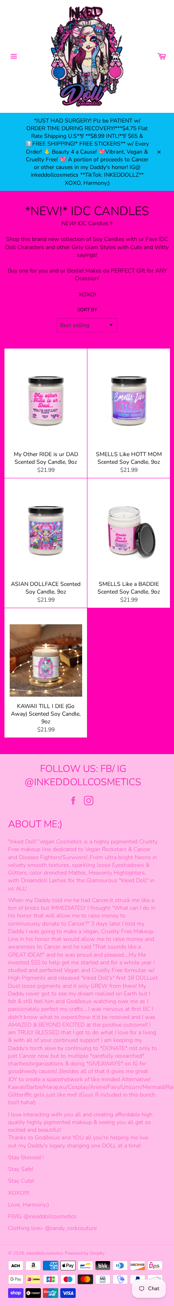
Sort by (87, 309)
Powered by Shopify (85, 1253)
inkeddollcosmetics (44, 1253)
